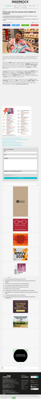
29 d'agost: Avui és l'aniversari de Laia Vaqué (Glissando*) (17, 283)
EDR (34, 6)
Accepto (14, 397)
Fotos (30, 6)
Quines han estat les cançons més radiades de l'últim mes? (13, 145)
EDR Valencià (24, 7)
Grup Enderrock (20, 367)
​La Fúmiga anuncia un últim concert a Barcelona (15, 295)
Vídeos (14, 6)
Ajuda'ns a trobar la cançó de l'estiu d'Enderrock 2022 (12, 144)
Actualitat (8, 6)
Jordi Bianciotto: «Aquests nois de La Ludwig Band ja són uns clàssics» (19, 290)
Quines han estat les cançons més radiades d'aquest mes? (13, 142)
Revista (24, 6)
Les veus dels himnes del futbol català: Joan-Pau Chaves (17, 285)
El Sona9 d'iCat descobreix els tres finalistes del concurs (16, 287)
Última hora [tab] (5, 277)
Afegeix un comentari (35, 22)
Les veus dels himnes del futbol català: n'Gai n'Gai (15, 279)
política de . (9, 397)
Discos (19, 6)
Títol (5, 154)
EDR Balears (16, 7)
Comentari (6, 158)
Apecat (24, 56)
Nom (5, 150)
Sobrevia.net (36, 382)
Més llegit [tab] (9, 277)
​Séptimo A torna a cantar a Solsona (12, 288)
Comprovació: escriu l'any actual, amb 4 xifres (12, 171)
